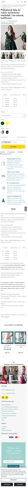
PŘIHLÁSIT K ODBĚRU (13, 466)
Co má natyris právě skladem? (9, 407)
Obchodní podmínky (7, 411)
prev (1, 336)
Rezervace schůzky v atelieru (9, 409)
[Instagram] (6, 397)
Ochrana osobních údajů (8, 415)
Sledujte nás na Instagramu (14, 364)
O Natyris (4, 426)
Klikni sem (17, 87)
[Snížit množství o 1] (17, 142)
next (25, 336)
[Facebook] (3, 397)
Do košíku (13, 146)
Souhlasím (20, 484)
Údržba (3, 428)
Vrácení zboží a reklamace (8, 413)
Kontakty (4, 418)
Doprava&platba (6, 404)
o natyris (6, 316)
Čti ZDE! (7, 298)
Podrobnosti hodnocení (7, 23)
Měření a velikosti (6, 430)
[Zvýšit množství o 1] (24, 142)
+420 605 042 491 (10, 393)
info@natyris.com (10, 390)
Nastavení (13, 479)
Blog (2, 420)
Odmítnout (7, 484)
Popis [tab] (13, 209)
